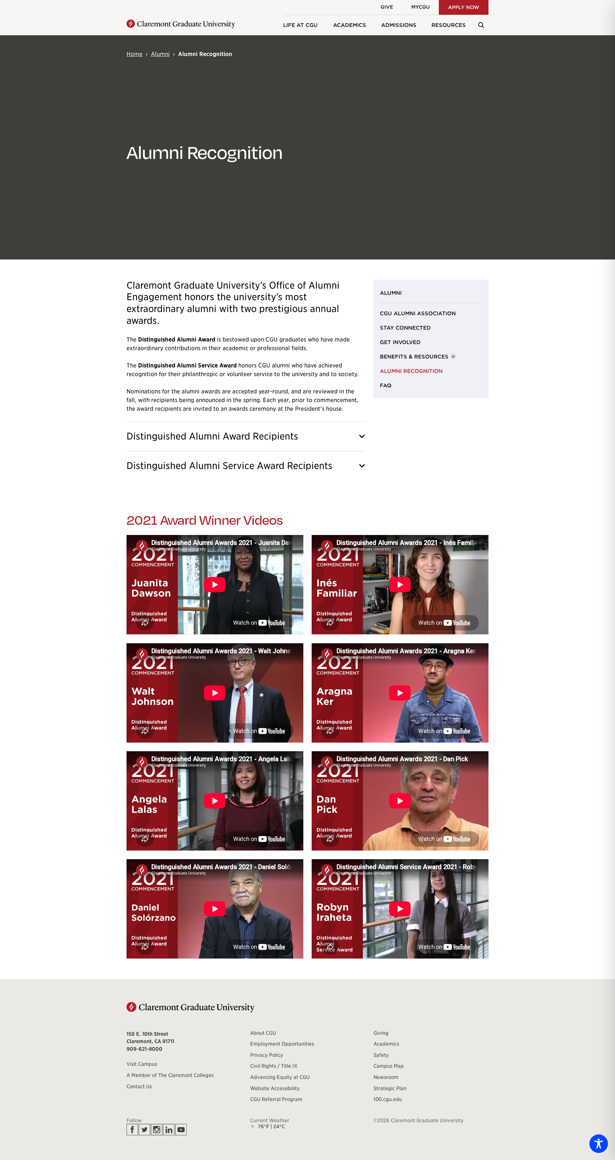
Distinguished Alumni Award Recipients (212, 436)
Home (135, 54)
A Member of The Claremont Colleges (170, 1075)
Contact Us (139, 1087)
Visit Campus (142, 1064)
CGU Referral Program (276, 1099)
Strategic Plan (389, 1088)
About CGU (263, 1033)
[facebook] (132, 1129)
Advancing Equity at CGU (280, 1077)
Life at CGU (300, 25)
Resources (448, 25)
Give (387, 7)
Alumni (160, 54)
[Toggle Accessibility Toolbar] (599, 1144)
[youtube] (181, 1129)
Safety (381, 1055)
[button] (480, 24)
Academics (349, 25)
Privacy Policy (266, 1055)
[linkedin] (169, 1129)
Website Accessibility (275, 1088)
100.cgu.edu (387, 1099)
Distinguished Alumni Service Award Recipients (229, 465)
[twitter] (144, 1129)
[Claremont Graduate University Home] (191, 1007)
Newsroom (385, 1077)
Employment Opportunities (282, 1044)
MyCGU (420, 7)
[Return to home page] (181, 25)
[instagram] (156, 1129)
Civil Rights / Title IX (273, 1066)
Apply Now (463, 7)
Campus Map (388, 1066)
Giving (381, 1033)
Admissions (398, 25)
